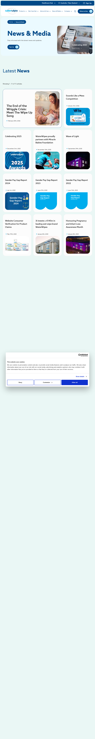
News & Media (20, 22)
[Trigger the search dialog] (75, 11)
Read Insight (78, 116)
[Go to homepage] (11, 11)
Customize (46, 382)
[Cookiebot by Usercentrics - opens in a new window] (80, 355)
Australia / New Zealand (68, 3)
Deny (20, 382)
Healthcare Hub (47, 3)
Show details (80, 376)
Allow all (74, 382)
